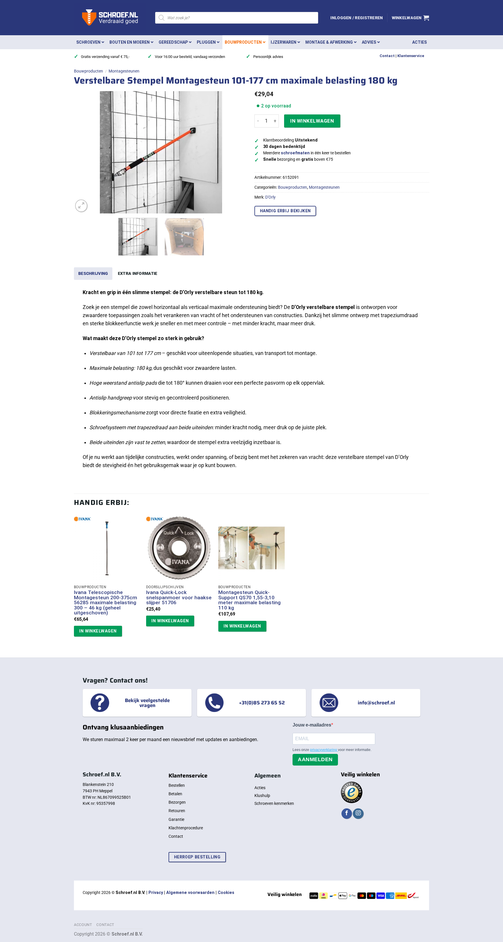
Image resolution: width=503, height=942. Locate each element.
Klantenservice (410, 56)
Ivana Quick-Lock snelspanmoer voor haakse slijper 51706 (179, 597)
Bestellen (177, 785)
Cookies (226, 892)
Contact (387, 56)
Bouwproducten (88, 71)
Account (83, 924)
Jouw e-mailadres (312, 724)
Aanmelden (315, 759)
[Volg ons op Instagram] (358, 813)
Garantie (176, 819)
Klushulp (262, 795)
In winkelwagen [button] (97, 631)
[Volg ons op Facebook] (346, 813)
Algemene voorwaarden (190, 892)
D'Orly (270, 197)
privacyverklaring (324, 750)
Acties (259, 787)
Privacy (155, 892)
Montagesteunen (124, 71)
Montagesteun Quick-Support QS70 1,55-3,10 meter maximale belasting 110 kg (249, 600)
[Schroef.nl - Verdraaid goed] (110, 17)
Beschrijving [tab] (93, 273)
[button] (356, 18)
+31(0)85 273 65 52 (262, 702)
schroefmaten (295, 153)
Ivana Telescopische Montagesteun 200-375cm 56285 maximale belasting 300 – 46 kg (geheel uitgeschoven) (105, 602)
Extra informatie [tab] (137, 273)
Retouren (177, 810)
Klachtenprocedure (186, 828)
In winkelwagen (312, 121)
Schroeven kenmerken (274, 803)
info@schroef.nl (376, 702)
